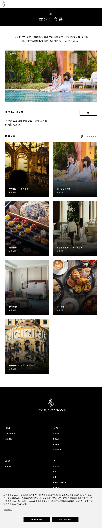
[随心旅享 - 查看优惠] (27, 228)
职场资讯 (8, 439)
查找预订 (56, 439)
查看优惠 (12, 192)
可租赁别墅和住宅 (59, 482)
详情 (88, 113)
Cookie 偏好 (37, 519)
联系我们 (56, 444)
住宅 (54, 477)
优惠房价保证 (91, 136)
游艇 (54, 472)
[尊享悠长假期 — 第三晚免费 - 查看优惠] (75, 228)
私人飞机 (56, 466)
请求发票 (56, 434)
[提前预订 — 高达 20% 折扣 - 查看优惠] (27, 346)
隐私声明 (8, 510)
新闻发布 (8, 466)
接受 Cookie (65, 519)
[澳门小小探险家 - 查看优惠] (75, 169)
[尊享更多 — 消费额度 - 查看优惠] (27, 169)
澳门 (51, 13)
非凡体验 (56, 488)
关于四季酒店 (10, 434)
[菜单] (96, 4)
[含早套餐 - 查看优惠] (75, 287)
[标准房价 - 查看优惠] (27, 287)
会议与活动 (57, 450)
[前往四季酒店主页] (4, 4)
